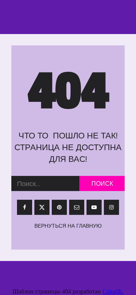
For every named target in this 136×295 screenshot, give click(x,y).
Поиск (102, 184)
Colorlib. (113, 291)
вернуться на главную (68, 226)
